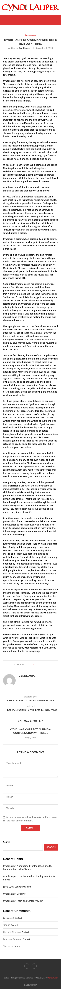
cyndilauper (25, 48)
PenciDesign (53, 978)
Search (6, 841)
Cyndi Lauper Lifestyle (14, 893)
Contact (18, 917)
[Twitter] (46, 20)
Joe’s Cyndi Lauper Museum (17, 886)
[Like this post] (35, 664)
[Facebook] (43, 20)
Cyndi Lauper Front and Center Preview (23, 900)
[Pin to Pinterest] (45, 664)
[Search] (57, 20)
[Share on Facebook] (39, 664)
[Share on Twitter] (42, 664)
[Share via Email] (48, 664)
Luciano (7, 917)
